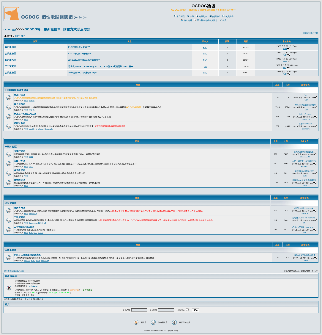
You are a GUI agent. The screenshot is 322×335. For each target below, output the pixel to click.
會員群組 (216, 16)
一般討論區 (11, 146)
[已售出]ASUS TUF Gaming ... (304, 218)
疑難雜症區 (19, 180)
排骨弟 (31, 100)
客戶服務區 (19, 104)
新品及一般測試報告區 (25, 113)
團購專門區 (19, 207)
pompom (306, 119)
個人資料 (188, 20)
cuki (305, 176)
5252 (31, 157)
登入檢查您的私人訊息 (207, 20)
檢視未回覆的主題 (310, 33)
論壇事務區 (11, 250)
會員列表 (203, 16)
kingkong (39, 129)
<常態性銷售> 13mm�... (304, 208)
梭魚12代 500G (305, 114)
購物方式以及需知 (76, 29)
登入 (224, 20)
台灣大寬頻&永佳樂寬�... (304, 152)
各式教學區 (19, 170)
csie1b (31, 129)
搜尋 (192, 16)
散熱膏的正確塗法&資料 (305, 171)
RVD (26, 100)
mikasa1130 (305, 157)
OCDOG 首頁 (10, 30)
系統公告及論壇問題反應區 (27, 254)
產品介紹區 (19, 94)
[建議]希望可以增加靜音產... (305, 255)
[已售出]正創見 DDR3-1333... (304, 227)
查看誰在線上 (12, 276)
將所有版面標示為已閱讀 (14, 271)
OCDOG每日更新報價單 (42, 29)
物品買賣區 (11, 203)
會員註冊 (229, 16)
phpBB (155, 330)
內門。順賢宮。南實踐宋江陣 (304, 161)
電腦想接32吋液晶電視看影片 (304, 180)
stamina (305, 213)
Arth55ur (305, 166)
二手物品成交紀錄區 (24, 227)
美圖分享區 (19, 160)
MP (45, 223)
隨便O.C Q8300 (305, 124)
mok (38, 260)
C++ (305, 95)
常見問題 (180, 16)
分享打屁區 (19, 151)
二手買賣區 (19, 217)
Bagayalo (49, 129)
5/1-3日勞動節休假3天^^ (305, 105)
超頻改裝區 (19, 123)
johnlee (27, 260)
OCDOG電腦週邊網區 (17, 90)
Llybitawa (33, 286)
